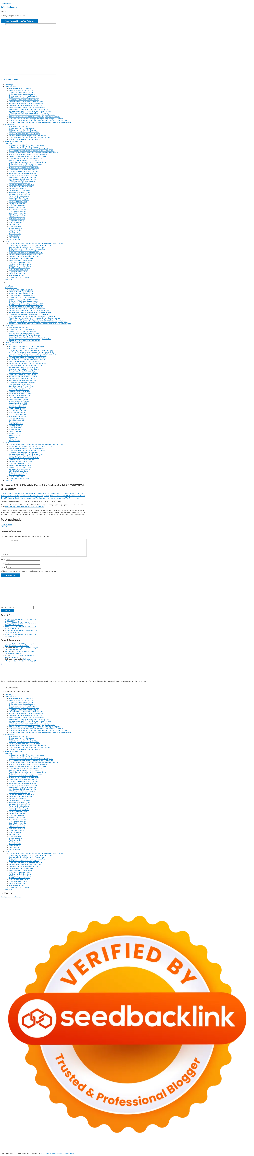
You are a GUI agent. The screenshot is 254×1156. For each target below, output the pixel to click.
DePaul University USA (17, 219)
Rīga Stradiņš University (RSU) (19, 194)
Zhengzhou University (16, 221)
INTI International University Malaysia (22, 181)
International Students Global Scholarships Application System (31, 149)
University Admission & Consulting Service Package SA (20, 660)
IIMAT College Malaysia (17, 217)
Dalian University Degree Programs (21, 90)
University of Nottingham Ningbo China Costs (25, 255)
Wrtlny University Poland (17, 211)
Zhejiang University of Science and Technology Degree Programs (32, 115)
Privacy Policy (57, 1154)
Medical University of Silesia (19, 200)
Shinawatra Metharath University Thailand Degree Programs (30, 111)
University (8, 143)
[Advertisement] (19, 592)
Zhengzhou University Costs (19, 277)
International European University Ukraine (23, 171)
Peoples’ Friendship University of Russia (23, 175)
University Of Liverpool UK (18, 202)
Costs (7, 241)
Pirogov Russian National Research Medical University (28, 154)
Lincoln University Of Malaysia (19, 183)
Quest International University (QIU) (21, 185)
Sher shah (8, 651)
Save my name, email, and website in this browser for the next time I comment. (30, 571)
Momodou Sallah (10, 644)
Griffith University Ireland (17, 207)
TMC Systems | (46, 1154)
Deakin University (15, 232)
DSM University (14, 239)
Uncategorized (20, 494)
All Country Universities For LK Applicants (23, 147)
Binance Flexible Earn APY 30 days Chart (34, 496)
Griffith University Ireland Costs (20, 266)
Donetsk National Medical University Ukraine (24, 160)
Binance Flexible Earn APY (10, 496)
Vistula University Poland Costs (20, 264)
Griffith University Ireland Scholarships (22, 130)
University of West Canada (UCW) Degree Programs (27, 107)
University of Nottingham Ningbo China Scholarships (27, 136)
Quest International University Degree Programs (26, 105)
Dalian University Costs (17, 273)
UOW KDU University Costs (18, 270)
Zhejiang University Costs (18, 272)
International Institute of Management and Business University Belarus (33, 153)
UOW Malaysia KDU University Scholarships (24, 132)
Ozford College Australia (17, 213)
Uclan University (14, 236)
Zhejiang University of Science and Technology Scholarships (30, 137)
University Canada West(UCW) (19, 188)
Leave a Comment (7, 494)
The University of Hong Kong (19, 196)
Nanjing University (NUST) (18, 204)
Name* (3, 559)
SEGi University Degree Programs (21, 88)
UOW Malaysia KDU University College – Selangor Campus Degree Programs (36, 119)
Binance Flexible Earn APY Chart (61, 496)
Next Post (5, 527)
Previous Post (6, 525)
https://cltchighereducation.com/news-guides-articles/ (24, 507)
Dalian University (15, 234)
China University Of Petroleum (19, 190)
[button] (19, 21)
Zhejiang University (15, 226)
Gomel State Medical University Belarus (23, 173)
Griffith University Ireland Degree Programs (24, 98)
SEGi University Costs (16, 275)
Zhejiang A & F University (17, 205)
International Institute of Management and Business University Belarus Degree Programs (40, 122)
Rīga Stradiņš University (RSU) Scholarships (24, 139)
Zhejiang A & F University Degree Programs (24, 100)
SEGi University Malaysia (17, 215)
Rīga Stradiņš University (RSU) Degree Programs (26, 103)
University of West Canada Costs (20, 260)
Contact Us (9, 279)
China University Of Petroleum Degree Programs (26, 102)
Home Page (9, 85)
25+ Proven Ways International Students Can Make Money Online (31, 151)
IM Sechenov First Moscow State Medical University (27, 158)
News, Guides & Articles (13, 141)
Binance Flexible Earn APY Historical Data (34, 498)
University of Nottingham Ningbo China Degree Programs (29, 109)
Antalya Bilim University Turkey (20, 192)
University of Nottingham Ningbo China (22, 177)
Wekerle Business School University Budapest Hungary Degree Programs (34, 117)
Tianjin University (15, 230)
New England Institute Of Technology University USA (27, 156)
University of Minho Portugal (19, 198)
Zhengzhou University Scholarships (21, 128)
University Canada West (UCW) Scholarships (24, 134)
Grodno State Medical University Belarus (23, 170)
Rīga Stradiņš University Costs (19, 268)
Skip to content (6, 4)
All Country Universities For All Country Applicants (26, 145)
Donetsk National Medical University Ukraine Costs (26, 247)
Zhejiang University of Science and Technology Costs (27, 249)
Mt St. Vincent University (17, 209)
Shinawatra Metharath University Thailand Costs (26, 253)
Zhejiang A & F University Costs (20, 262)
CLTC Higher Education (9, 7)
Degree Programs (11, 86)
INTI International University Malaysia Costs (24, 251)
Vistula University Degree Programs (21, 92)
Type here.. (6, 554)
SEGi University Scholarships (19, 126)
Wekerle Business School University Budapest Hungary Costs (30, 245)
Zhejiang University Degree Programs (22, 94)
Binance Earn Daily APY (75, 494)
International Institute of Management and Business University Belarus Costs (36, 243)
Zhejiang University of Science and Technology (25, 164)
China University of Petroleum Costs (21, 258)
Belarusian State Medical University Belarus (24, 168)
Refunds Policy (69, 1154)
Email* (3, 563)
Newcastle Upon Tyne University (20, 187)
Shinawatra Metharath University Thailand (23, 166)
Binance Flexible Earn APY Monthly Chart (64, 498)
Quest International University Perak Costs (24, 256)
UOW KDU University (16, 222)
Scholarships (9, 124)
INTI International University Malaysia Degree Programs (28, 113)
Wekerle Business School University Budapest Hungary (28, 162)
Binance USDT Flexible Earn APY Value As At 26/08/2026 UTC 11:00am (20, 624)
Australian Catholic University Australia (22, 179)
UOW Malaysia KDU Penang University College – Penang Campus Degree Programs (38, 120)
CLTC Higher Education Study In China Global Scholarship (20, 645)
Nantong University (15, 224)
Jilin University (14, 238)
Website (3, 567)
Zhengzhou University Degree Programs (23, 96)
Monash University (15, 228)
